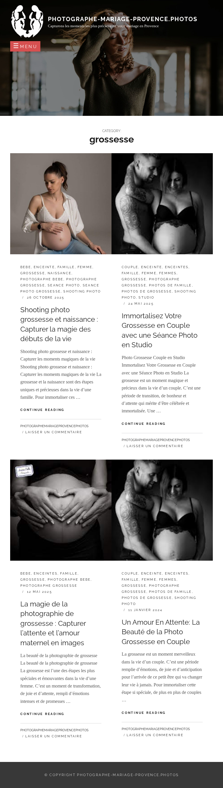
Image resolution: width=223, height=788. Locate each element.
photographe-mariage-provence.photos (122, 19)
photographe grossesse (48, 586)
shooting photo (82, 291)
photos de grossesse (147, 291)
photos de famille (170, 285)
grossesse (32, 273)
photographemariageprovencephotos (54, 426)
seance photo (64, 285)
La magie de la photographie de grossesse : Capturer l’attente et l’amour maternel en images (53, 623)
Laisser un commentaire (53, 432)
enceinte (44, 267)
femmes (168, 273)
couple (130, 267)
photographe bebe (41, 279)
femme (85, 267)
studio (146, 297)
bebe (25, 267)
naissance (59, 273)
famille (66, 267)
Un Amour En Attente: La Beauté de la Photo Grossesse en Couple (161, 632)
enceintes (177, 267)
